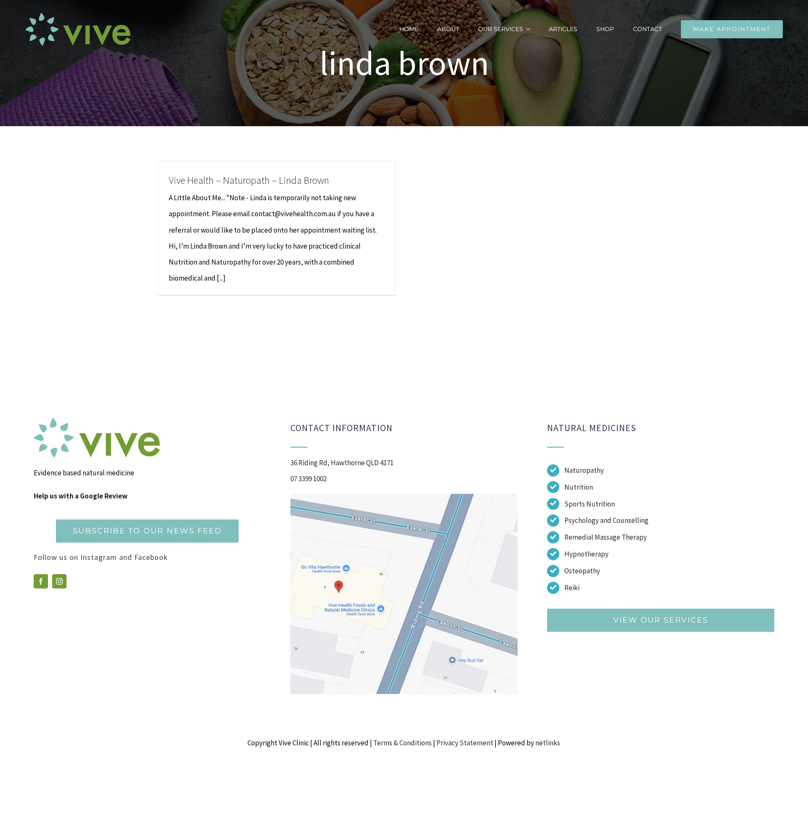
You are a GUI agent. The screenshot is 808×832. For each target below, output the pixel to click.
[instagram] (59, 581)
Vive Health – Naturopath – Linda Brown (249, 180)
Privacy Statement (464, 742)
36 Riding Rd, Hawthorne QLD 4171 (341, 462)
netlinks (547, 742)
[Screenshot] (404, 497)
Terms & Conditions (402, 742)
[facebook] (41, 581)
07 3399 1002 (308, 478)
